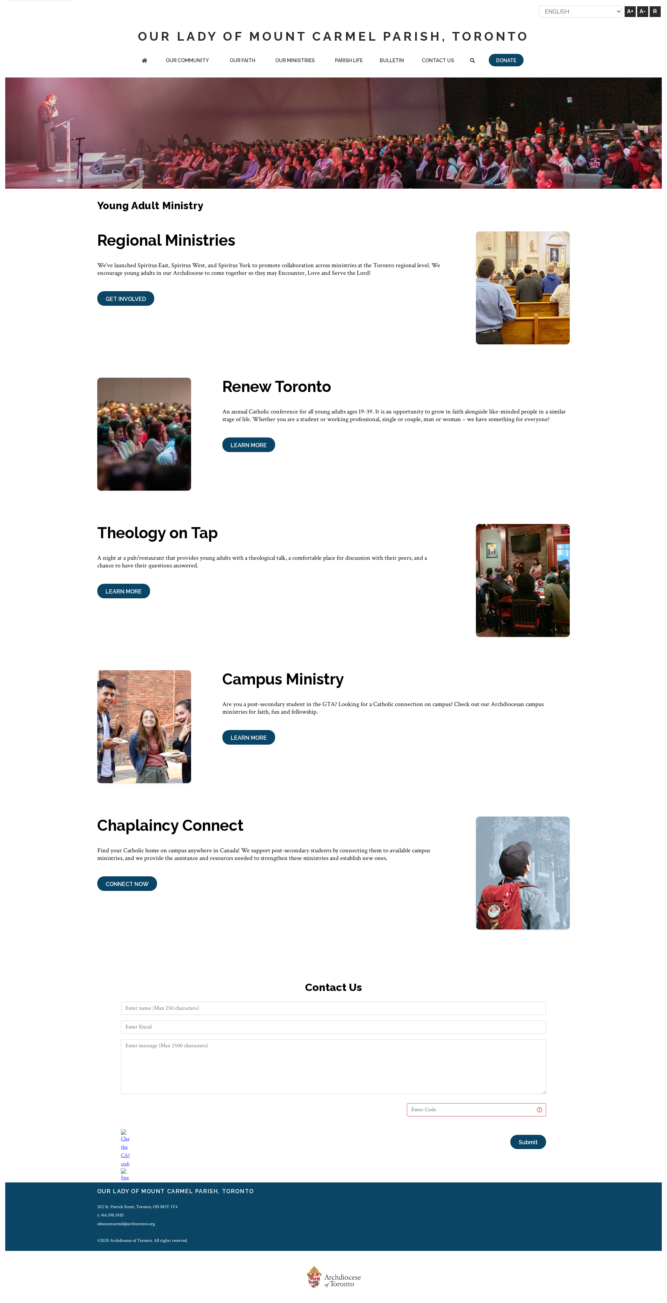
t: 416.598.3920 (110, 1215)
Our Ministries (295, 60)
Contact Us (438, 60)
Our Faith (242, 60)
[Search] (472, 61)
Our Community (187, 60)
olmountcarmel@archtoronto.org (126, 1224)
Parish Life (349, 60)
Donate (506, 60)
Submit (528, 1142)
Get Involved (126, 299)
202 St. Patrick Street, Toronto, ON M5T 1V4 (137, 1207)
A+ (630, 11)
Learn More (249, 445)
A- (643, 11)
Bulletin (392, 60)
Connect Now (127, 884)
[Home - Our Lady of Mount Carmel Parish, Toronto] (144, 61)
